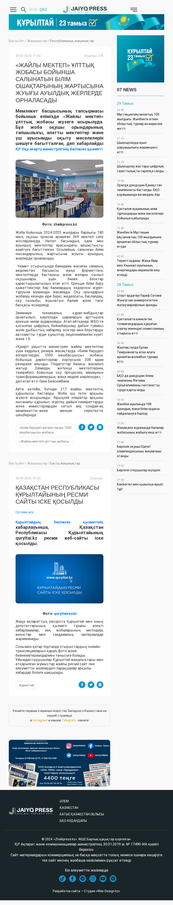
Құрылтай (26, 685)
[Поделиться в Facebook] (82, 427)
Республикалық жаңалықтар (72, 41)
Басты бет (17, 41)
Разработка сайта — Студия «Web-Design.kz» (86, 891)
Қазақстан (69, 807)
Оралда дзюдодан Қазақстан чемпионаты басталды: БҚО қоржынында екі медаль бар (139, 187)
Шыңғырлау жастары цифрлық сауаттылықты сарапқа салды (140, 166)
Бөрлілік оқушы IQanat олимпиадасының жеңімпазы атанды (139, 449)
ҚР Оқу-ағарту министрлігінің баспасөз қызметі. (59, 149)
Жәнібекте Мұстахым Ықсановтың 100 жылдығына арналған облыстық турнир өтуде (139, 237)
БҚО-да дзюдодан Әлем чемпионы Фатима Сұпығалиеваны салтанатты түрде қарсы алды (138, 381)
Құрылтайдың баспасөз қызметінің (59, 522)
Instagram (40, 720)
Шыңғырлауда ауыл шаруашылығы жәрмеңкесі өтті (137, 145)
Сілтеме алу (24, 512)
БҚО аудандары (73, 821)
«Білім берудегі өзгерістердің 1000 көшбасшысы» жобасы (45, 430)
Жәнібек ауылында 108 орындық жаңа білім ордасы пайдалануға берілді (138, 406)
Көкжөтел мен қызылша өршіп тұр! (140, 484)
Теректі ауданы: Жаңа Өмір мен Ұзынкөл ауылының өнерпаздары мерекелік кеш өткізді (138, 266)
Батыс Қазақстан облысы (82, 814)
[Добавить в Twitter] (91, 427)
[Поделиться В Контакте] (100, 427)
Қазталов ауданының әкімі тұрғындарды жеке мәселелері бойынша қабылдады (140, 211)
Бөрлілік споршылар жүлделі (138, 468)
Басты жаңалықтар (65, 463)
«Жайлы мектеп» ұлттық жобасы (44, 441)
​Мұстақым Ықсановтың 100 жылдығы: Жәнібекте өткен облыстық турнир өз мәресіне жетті (139, 119)
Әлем (64, 801)
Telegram (69, 720)
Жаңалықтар (37, 41)
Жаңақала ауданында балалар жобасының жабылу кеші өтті (140, 428)
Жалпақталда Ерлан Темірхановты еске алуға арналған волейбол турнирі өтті (137, 352)
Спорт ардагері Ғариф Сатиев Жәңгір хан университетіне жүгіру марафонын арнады (139, 298)
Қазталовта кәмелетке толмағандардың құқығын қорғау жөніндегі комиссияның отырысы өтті (140, 324)
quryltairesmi (65, 613)
